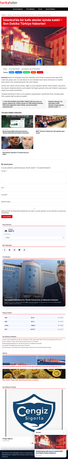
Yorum (4, 171)
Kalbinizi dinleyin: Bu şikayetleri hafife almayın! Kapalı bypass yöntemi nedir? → (56, 104)
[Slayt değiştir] (30, 443)
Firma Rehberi (30, 9)
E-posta (4, 195)
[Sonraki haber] (62, 262)
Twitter (11, 72)
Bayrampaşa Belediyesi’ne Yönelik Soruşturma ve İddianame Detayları (23, 343)
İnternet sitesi (5, 202)
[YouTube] (19, 250)
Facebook (18, 72)
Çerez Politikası (50, 9)
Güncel (10, 15)
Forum (40, 9)
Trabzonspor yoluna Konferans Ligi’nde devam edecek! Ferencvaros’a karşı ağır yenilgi (27, 347)
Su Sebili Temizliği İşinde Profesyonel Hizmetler (17, 345)
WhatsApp (26, 72)
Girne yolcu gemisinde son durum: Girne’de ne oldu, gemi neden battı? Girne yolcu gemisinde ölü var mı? (33, 339)
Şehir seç (7, 234)
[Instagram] (14, 250)
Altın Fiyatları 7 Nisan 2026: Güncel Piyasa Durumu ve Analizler (21, 341)
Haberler (3, 15)
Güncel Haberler (18, 9)
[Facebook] (4, 250)
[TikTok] (24, 250)
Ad (2, 188)
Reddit (33, 72)
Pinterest (40, 72)
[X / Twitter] (9, 250)
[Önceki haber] (58, 262)
